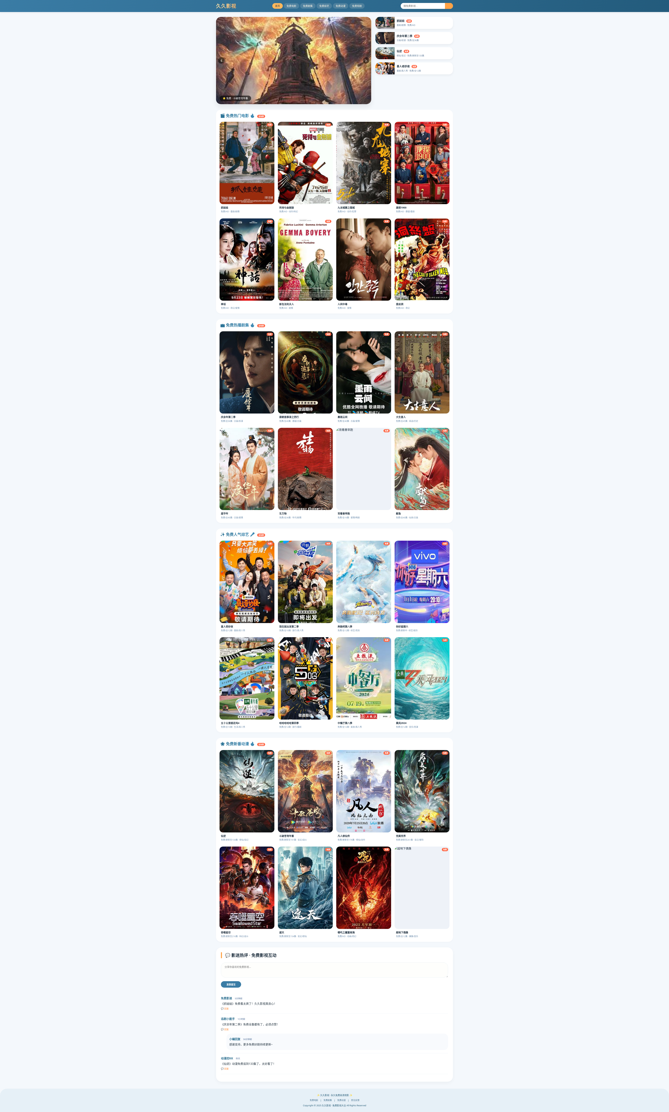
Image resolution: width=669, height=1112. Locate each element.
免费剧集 (308, 5)
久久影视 (226, 6)
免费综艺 (324, 5)
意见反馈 (355, 1100)
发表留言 (231, 984)
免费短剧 (357, 5)
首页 (277, 5)
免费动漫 (340, 5)
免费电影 (291, 5)
